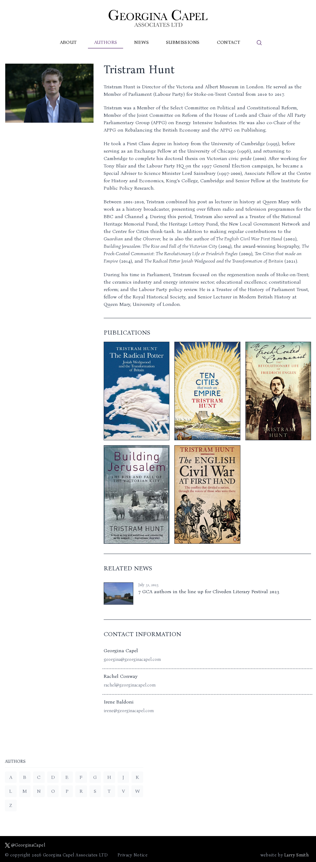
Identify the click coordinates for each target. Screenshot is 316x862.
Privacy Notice (133, 855)
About (68, 42)
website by (284, 855)
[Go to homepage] (158, 18)
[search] (259, 43)
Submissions (182, 42)
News (141, 42)
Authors (105, 42)
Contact (228, 42)
